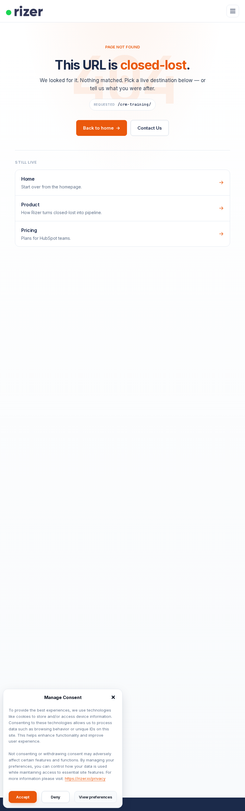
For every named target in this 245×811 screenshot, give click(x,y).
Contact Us (149, 128)
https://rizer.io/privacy (85, 778)
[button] (114, 698)
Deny (55, 797)
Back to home (101, 128)
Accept (22, 797)
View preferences (95, 797)
